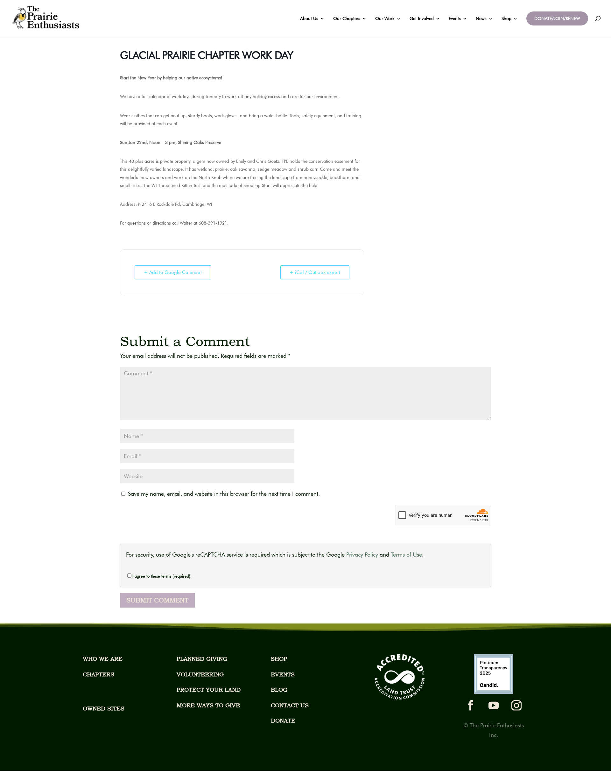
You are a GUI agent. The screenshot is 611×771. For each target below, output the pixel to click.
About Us (309, 18)
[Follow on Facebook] (470, 705)
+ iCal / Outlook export (315, 272)
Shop (506, 18)
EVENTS (283, 674)
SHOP (279, 658)
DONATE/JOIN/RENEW (557, 18)
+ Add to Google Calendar (173, 272)
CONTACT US (290, 705)
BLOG (279, 689)
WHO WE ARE (103, 658)
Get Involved (422, 18)
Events (455, 18)
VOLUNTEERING (200, 674)
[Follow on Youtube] (493, 705)
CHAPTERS (98, 674)
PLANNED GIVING (202, 658)
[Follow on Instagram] (516, 705)
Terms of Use (406, 554)
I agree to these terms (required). (162, 576)
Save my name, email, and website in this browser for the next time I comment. (224, 493)
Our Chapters (346, 18)
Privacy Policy (362, 554)
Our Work (385, 18)
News (481, 18)
